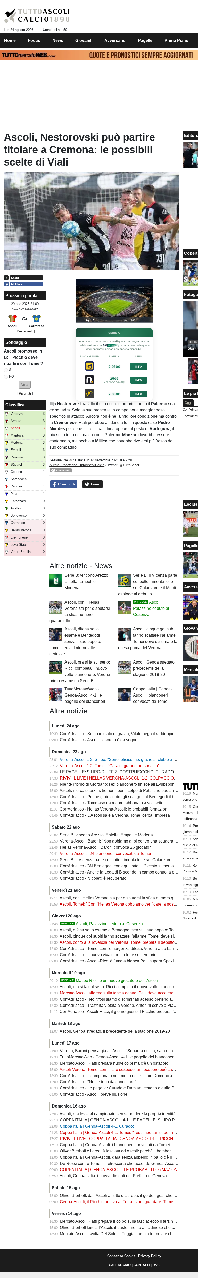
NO (11, 376)
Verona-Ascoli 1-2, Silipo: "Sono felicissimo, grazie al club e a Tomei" (123, 759)
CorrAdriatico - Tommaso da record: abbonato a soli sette (111, 803)
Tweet (95, 484)
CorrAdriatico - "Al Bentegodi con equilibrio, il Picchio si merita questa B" (126, 866)
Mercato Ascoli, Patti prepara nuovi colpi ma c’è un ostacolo (114, 1063)
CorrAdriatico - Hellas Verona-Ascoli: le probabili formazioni (114, 809)
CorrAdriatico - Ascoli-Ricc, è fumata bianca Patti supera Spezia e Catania (127, 961)
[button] (25, 385)
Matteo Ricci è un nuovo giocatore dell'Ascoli (109, 980)
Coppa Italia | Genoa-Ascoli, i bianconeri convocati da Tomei (152, 695)
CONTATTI (142, 1265)
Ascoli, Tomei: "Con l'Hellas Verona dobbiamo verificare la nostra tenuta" (126, 904)
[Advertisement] (114, 525)
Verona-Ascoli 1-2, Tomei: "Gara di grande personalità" (110, 765)
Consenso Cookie (121, 1256)
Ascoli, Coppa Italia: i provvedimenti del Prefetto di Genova (113, 1176)
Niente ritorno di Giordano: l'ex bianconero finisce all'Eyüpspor (117, 784)
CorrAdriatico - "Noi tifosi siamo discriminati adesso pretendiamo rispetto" (126, 999)
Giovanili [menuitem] (83, 40)
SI (10, 370)
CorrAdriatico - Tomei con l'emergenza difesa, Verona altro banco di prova (127, 948)
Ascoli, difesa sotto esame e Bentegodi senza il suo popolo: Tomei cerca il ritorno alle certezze (75, 641)
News (68, 460)
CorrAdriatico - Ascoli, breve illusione (93, 1094)
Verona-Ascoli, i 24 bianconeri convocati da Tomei (105, 853)
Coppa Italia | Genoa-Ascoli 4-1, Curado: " (98, 1126)
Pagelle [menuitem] (145, 40)
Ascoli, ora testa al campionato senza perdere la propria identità (118, 1114)
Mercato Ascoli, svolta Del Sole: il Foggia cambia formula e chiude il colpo (127, 1234)
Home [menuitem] (10, 40)
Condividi (66, 484)
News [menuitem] (57, 40)
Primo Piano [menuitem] (176, 40)
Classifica (14, 405)
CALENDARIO (120, 1265)
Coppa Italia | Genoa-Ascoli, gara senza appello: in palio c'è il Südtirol (123, 1157)
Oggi (188, 403)
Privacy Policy (149, 1256)
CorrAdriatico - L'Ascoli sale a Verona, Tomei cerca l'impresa (115, 815)
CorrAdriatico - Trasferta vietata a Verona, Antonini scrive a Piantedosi (123, 1005)
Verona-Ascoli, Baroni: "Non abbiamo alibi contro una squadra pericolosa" (127, 841)
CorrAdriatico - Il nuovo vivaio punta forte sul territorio (108, 955)
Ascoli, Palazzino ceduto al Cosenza (151, 608)
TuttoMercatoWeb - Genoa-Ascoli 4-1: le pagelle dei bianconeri (84, 695)
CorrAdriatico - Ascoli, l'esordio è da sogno (98, 740)
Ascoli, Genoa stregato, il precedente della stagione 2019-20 (156, 668)
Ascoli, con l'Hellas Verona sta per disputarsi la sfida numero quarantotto (126, 898)
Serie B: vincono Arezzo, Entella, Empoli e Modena (86, 581)
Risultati (25, 393)
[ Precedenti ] (25, 331)
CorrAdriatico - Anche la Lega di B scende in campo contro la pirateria (123, 872)
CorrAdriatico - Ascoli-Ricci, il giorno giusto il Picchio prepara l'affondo (123, 1011)
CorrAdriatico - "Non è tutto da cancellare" (98, 1082)
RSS (156, 1265)
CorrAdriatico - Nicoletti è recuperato (93, 878)
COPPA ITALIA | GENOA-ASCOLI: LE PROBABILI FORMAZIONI (119, 1169)
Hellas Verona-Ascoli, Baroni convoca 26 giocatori (106, 847)
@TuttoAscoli (129, 465)
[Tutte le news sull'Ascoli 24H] (37, 15)
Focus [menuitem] (34, 40)
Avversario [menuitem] (115, 40)
